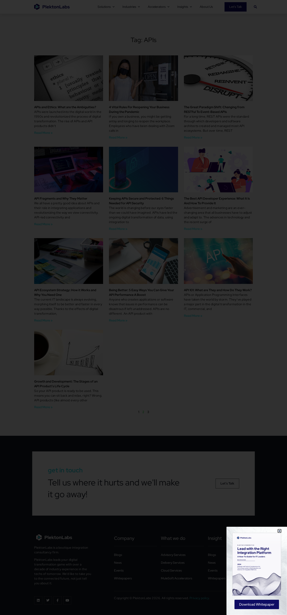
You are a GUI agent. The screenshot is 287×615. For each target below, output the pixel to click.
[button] (279, 530)
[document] (143, 307)
